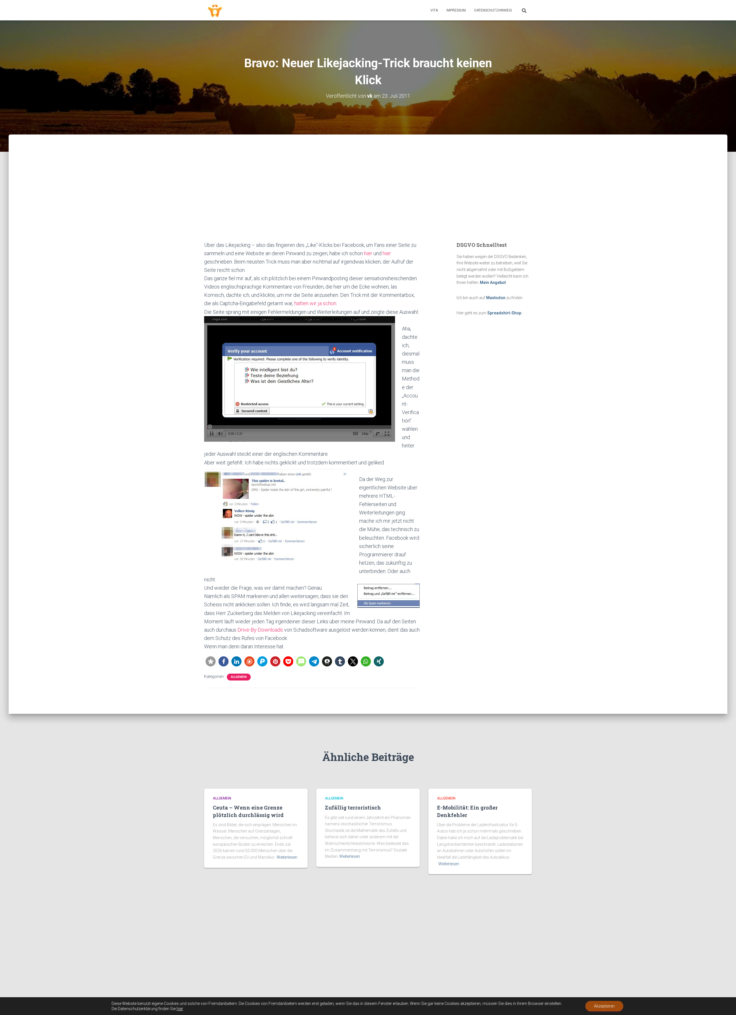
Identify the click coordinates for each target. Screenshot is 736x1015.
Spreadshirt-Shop (504, 313)
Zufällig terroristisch (353, 807)
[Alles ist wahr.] (215, 10)
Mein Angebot (493, 282)
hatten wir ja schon (315, 303)
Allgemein (239, 676)
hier (368, 253)
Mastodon (495, 297)
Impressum (456, 10)
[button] (211, 661)
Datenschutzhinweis (493, 10)
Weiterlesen (287, 857)
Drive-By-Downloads (260, 630)
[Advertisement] (368, 197)
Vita (434, 10)
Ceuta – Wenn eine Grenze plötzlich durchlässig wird (248, 811)
